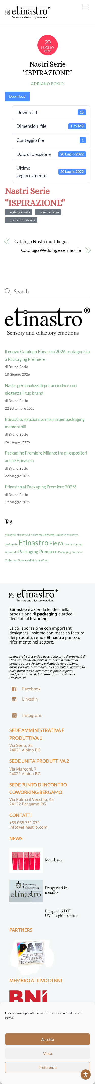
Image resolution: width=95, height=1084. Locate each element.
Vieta (47, 1053)
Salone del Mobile (29, 560)
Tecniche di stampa (22, 220)
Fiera (56, 543)
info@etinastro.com (28, 827)
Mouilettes (54, 860)
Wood (44, 560)
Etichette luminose (54, 534)
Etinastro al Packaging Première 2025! (41, 486)
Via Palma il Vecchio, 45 (31, 799)
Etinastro (33, 542)
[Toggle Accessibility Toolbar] (85, 1074)
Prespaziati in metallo (56, 890)
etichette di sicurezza (30, 534)
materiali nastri (19, 212)
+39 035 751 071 (24, 822)
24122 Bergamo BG (27, 804)
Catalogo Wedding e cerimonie (51, 250)
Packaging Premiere (37, 551)
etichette (10, 534)
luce (66, 544)
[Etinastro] (27, 16)
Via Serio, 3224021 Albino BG (25, 747)
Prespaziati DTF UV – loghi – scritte (61, 913)
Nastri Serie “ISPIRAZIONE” (47, 68)
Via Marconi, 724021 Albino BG (25, 771)
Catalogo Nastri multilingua (41, 241)
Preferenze (47, 1067)
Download (17, 96)
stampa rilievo (49, 212)
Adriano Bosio (47, 84)
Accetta (47, 1039)
